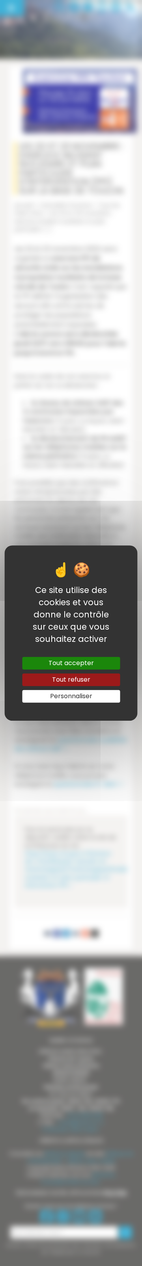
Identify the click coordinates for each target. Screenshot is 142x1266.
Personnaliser (71, 696)
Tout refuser (71, 679)
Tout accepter (71, 662)
